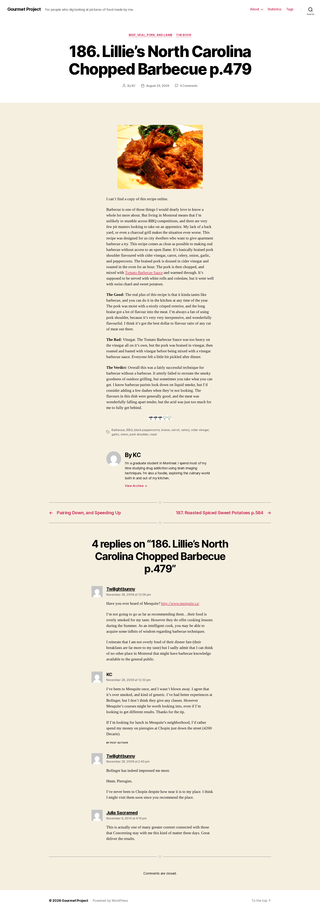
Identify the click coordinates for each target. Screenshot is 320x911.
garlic (115, 434)
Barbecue (118, 430)
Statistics (274, 9)
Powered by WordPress (110, 900)
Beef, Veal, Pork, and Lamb (150, 35)
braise (165, 430)
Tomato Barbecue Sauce (144, 272)
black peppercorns (147, 430)
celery (185, 430)
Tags (290, 9)
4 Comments (188, 86)
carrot (175, 430)
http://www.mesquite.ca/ (180, 603)
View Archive (136, 486)
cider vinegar (200, 430)
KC (133, 86)
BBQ (129, 430)
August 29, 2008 (157, 86)
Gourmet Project (24, 9)
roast (153, 434)
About (254, 9)
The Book (183, 35)
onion (124, 434)
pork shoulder (139, 434)
